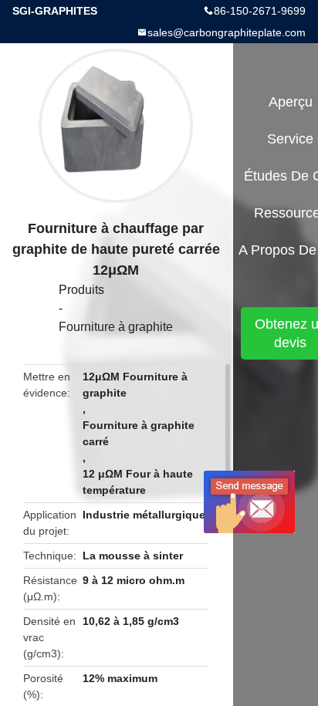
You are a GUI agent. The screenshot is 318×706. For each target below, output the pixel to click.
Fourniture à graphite (116, 326)
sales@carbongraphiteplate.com (226, 32)
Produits (81, 289)
